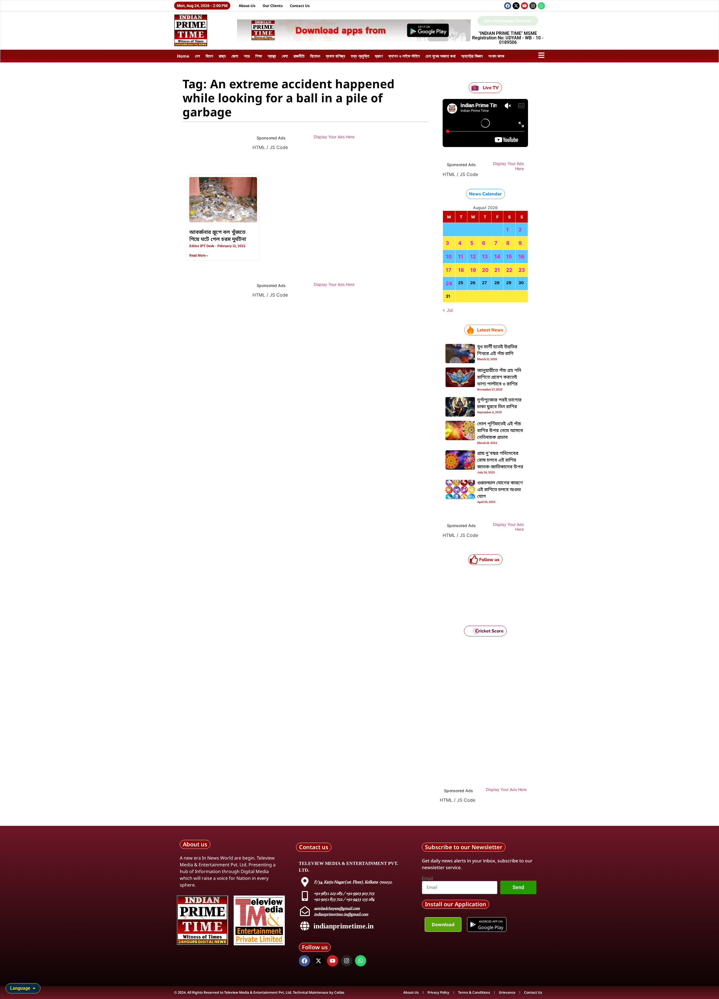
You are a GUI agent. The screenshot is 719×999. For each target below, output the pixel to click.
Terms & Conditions (474, 992)
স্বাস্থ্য (272, 56)
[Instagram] (532, 5)
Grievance (507, 992)
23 (521, 270)
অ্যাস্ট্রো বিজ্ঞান (472, 56)
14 (497, 256)
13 (485, 256)
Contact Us (300, 5)
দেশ (197, 56)
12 (473, 256)
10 (449, 256)
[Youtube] (524, 5)
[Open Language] (34, 988)
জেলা (234, 56)
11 (460, 256)
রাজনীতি (298, 56)
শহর (247, 56)
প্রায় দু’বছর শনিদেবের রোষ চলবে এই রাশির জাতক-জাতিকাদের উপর (500, 460)
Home (183, 56)
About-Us (247, 5)
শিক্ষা (258, 56)
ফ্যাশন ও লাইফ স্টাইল (404, 56)
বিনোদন (315, 56)
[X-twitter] (516, 5)
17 (448, 270)
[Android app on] (473, 924)
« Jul (448, 310)
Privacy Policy (438, 992)
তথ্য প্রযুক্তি (360, 56)
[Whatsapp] (541, 5)
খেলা (285, 56)
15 (509, 256)
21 (497, 270)
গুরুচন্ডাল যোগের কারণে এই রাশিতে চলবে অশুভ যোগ (500, 490)
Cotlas (339, 992)
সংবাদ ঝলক (496, 56)
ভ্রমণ (379, 56)
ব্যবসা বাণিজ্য (335, 56)
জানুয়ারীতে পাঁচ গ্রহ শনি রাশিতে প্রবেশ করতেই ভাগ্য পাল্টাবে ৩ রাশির (499, 377)
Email (427, 878)
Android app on (490, 921)
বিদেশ (209, 56)
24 (449, 283)
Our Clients (273, 5)
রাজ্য (222, 56)
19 (473, 270)
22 (509, 270)
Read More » (198, 255)
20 (485, 270)
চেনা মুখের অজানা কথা (441, 56)
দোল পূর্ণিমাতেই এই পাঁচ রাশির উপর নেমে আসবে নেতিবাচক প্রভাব (500, 431)
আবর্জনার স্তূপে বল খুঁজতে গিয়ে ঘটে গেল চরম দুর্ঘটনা (217, 236)
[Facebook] (507, 5)
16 (521, 256)
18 (461, 270)
